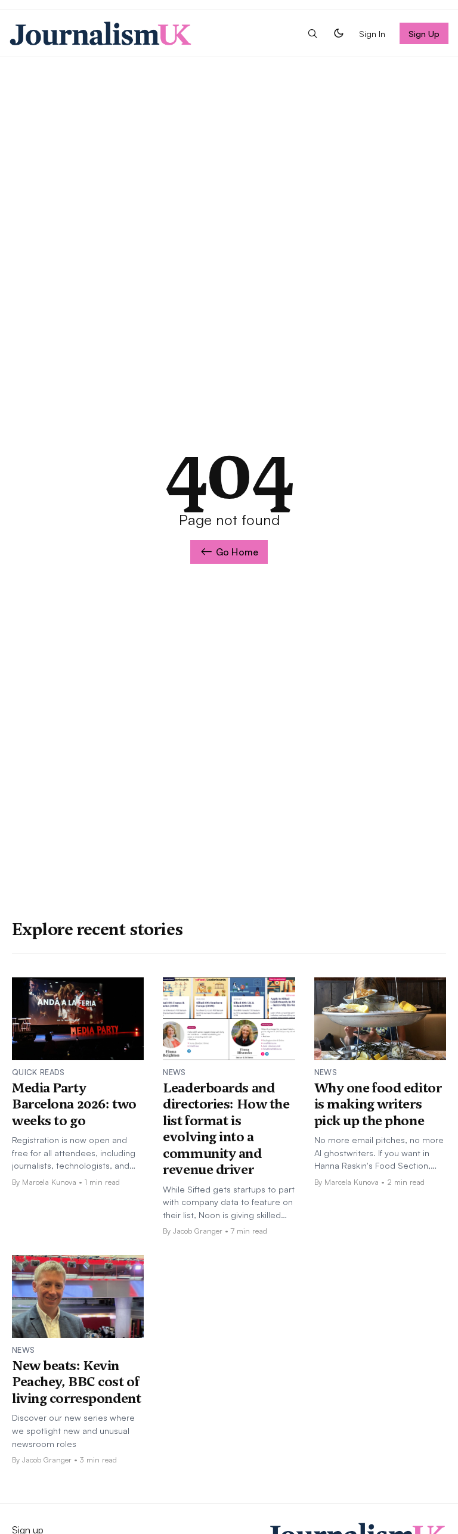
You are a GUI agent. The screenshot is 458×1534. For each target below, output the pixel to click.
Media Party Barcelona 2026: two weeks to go (74, 1104)
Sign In (372, 33)
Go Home (237, 552)
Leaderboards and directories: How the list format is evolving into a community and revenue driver (226, 1129)
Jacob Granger (197, 1230)
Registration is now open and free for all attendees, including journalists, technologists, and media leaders (73, 1153)
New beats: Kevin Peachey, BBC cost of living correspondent (76, 1381)
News (174, 1072)
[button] (312, 33)
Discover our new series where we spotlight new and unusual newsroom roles (73, 1430)
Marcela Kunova (49, 1182)
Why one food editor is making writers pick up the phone (378, 1104)
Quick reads (38, 1072)
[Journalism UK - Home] (100, 33)
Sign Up (424, 33)
